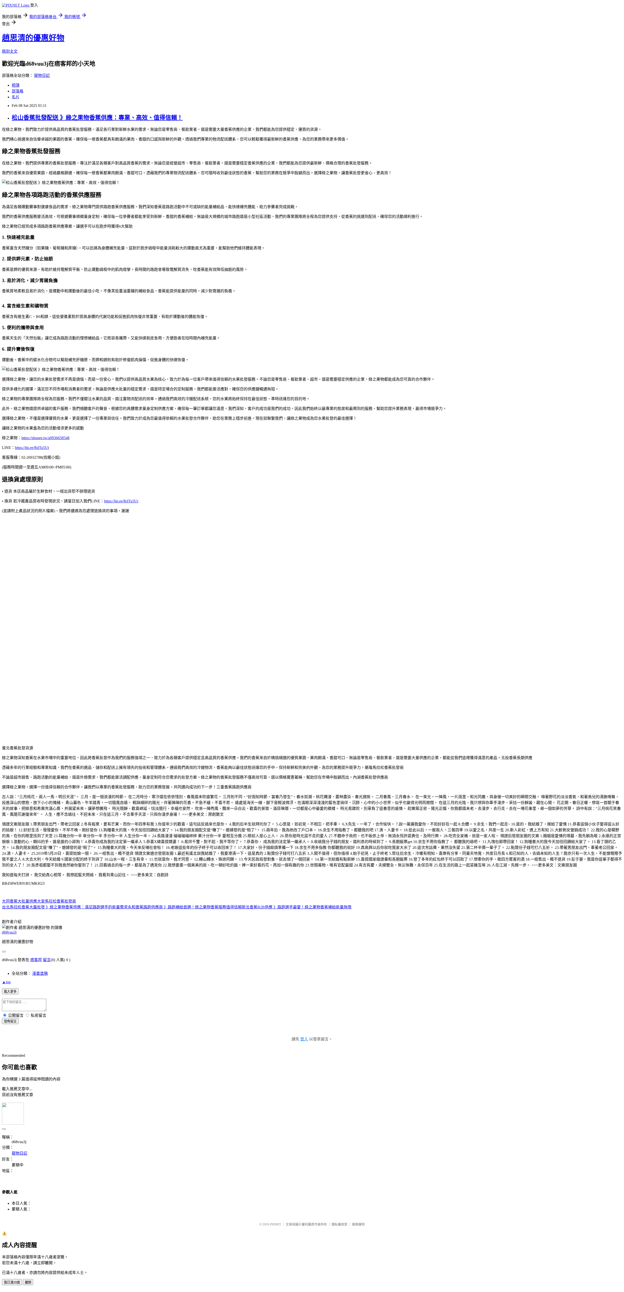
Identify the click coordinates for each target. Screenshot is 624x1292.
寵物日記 (42, 75)
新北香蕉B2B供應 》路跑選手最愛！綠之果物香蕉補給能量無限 (296, 907)
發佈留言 (10, 1021)
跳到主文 (10, 51)
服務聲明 (358, 1224)
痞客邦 (36, 960)
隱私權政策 (339, 1224)
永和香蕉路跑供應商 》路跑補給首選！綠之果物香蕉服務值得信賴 (185, 907)
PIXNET (275, 1224)
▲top (6, 982)
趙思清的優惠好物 (33, 37)
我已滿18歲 (12, 1282)
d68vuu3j (9, 932)
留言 (47, 960)
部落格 (17, 91)
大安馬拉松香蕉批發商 (56, 901)
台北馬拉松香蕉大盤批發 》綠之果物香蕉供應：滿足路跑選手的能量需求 (65, 907)
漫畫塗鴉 (40, 973)
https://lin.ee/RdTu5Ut (32, 448)
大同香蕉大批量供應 (19, 901)
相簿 (16, 85)
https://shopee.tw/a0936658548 (45, 438)
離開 (28, 1282)
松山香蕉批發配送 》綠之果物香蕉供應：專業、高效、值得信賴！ (97, 117)
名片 (16, 97)
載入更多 (10, 991)
